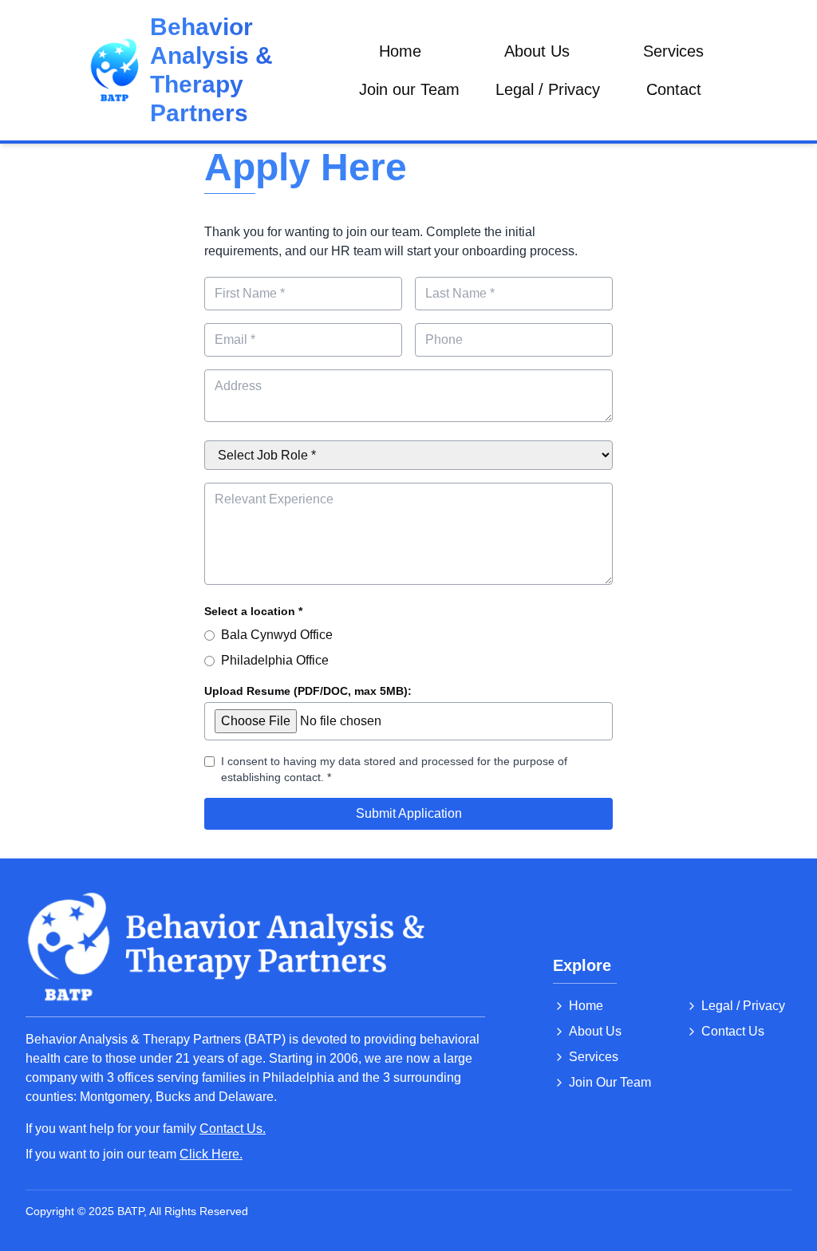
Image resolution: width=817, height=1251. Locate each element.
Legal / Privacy (547, 89)
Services (673, 51)
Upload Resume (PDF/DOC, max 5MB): (308, 691)
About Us (537, 51)
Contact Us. (232, 1128)
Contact (673, 89)
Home (400, 51)
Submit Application (409, 813)
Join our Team (409, 89)
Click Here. (211, 1154)
